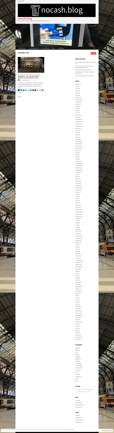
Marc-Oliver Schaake (25, 80)
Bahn (76, 352)
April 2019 (77, 251)
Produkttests (78, 376)
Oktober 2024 (78, 124)
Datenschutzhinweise (70, 429)
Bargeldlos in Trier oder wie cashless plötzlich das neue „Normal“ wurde (28, 77)
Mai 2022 (77, 176)
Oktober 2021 (78, 190)
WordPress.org (78, 407)
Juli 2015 (77, 324)
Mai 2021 (77, 198)
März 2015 (77, 333)
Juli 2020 (77, 220)
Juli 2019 (77, 245)
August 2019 (78, 242)
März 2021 (77, 203)
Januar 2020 (78, 234)
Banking (77, 354)
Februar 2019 (78, 256)
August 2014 (78, 339)
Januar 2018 (78, 284)
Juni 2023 (77, 154)
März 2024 (77, 137)
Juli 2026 (77, 86)
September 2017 (79, 291)
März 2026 (77, 95)
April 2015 (77, 330)
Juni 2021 (77, 196)
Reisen (39, 74)
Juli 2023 (77, 152)
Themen (53, 48)
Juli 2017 (77, 295)
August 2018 (78, 269)
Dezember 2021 (78, 185)
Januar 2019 (78, 258)
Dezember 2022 (78, 163)
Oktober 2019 (78, 240)
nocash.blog (25, 18)
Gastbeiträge (78, 363)
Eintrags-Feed (78, 402)
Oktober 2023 (78, 146)
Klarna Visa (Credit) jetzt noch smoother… (84, 75)
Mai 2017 (77, 300)
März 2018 (77, 280)
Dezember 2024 (78, 119)
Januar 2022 (78, 183)
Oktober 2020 (78, 214)
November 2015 (78, 322)
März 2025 (77, 113)
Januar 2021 (78, 207)
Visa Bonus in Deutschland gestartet (83, 69)
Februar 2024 (78, 139)
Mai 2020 (77, 225)
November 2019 (78, 238)
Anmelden (77, 400)
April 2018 (77, 278)
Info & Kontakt (22, 48)
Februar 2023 (78, 161)
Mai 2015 (77, 328)
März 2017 (77, 304)
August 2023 (78, 150)
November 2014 (78, 337)
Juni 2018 (77, 273)
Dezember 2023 (78, 141)
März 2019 (77, 253)
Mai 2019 (77, 249)
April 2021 (77, 201)
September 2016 (79, 315)
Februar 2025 (78, 115)
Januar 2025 (78, 117)
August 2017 (78, 293)
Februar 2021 (78, 205)
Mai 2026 (77, 91)
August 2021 (78, 192)
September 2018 (79, 267)
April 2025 (77, 110)
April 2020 (77, 227)
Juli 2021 (77, 194)
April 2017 (77, 302)
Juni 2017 (77, 297)
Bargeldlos (25, 74)
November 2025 (78, 102)
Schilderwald (61, 48)
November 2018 (78, 262)
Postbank (77, 374)
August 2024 (78, 128)
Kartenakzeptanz (79, 367)
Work (76, 381)
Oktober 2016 (78, 313)
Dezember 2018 (78, 260)
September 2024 (79, 126)
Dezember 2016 (78, 311)
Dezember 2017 (78, 286)
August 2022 (78, 172)
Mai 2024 (77, 132)
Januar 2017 (78, 308)
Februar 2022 (78, 181)
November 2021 (78, 187)
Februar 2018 (78, 282)
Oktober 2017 (78, 289)
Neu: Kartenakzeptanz (34, 48)
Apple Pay (77, 350)
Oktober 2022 (78, 168)
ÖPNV (36, 74)
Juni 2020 (77, 223)
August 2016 (78, 317)
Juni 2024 (77, 130)
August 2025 (78, 104)
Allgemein (20, 74)
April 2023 (77, 159)
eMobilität (77, 361)
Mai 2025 (77, 108)
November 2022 (78, 165)
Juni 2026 (77, 88)
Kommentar (78, 370)
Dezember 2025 (78, 99)
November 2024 (78, 121)
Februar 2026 (78, 97)
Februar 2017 (78, 306)
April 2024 (77, 135)
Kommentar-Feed (79, 405)
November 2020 (78, 212)
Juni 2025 (77, 106)
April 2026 (77, 93)
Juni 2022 (77, 174)
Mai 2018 (77, 275)
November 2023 (78, 143)
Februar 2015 (78, 335)
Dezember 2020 (78, 209)
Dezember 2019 (78, 236)
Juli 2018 (77, 271)
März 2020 (77, 229)
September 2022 (79, 170)
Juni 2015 (77, 326)
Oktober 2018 (78, 264)
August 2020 (78, 218)
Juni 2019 (77, 247)
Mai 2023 (77, 157)
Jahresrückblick (78, 365)
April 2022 (77, 179)
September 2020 (79, 216)
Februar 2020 (78, 231)
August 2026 (78, 84)
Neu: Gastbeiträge (45, 48)
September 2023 (79, 148)
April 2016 (77, 319)
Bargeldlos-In (31, 74)
